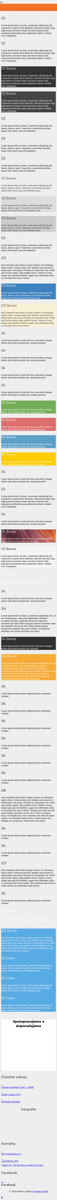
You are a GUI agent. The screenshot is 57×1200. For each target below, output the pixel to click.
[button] (2, 1197)
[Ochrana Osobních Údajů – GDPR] (28, 1084)
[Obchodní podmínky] (28, 1098)
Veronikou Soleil (40, 1191)
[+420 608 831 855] (28, 1158)
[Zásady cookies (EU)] (28, 1091)
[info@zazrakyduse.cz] (28, 1151)
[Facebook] (2, 1181)
